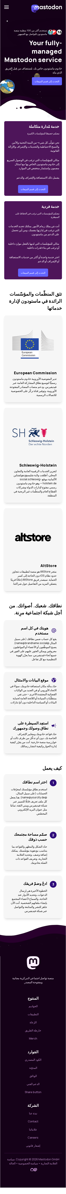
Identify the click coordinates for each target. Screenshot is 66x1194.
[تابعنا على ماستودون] (35, 1169)
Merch (33, 1038)
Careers (33, 1137)
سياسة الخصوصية (28, 1163)
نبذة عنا (33, 1113)
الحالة (12, 1163)
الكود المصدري (33, 1060)
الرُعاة (33, 1022)
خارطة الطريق (33, 1030)
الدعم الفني (33, 1084)
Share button (33, 1092)
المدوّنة (33, 1068)
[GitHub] (32, 1169)
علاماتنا (33, 1129)
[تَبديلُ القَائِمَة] (6, 7)
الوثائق (33, 1076)
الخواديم (33, 1006)
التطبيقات (33, 1014)
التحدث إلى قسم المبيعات (47, 81)
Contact (33, 1121)
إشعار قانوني (33, 1145)
